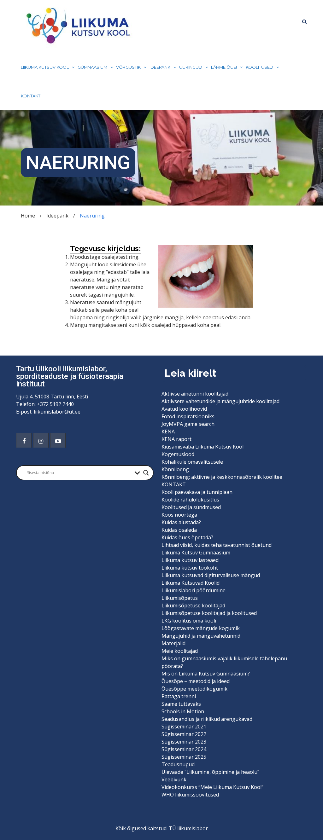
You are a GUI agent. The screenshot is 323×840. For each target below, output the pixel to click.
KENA (168, 431)
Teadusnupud (178, 764)
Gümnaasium (92, 67)
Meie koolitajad (180, 650)
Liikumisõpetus (180, 597)
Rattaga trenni (179, 696)
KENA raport (176, 439)
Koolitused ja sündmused (191, 507)
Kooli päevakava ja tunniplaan (197, 492)
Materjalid (173, 643)
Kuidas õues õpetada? (187, 537)
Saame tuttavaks (181, 703)
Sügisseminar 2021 (184, 726)
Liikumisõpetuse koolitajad (193, 605)
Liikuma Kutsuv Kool (45, 67)
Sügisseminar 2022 (184, 734)
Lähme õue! (224, 67)
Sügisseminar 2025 (184, 756)
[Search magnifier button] (146, 472)
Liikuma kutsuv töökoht (190, 567)
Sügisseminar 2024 (184, 749)
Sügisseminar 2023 (184, 741)
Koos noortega (179, 514)
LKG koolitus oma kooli (189, 620)
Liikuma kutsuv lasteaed (190, 560)
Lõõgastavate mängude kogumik (201, 628)
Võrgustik (128, 67)
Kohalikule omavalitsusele (192, 461)
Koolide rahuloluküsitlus (190, 499)
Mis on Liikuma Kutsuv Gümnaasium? (206, 673)
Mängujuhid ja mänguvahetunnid (201, 635)
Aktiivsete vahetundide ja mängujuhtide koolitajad (220, 401)
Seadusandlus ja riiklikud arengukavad (207, 718)
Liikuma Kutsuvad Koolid (191, 582)
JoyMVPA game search (188, 423)
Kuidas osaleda (179, 529)
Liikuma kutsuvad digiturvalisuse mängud (211, 575)
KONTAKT (30, 95)
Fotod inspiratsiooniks (188, 416)
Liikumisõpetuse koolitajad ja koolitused (209, 613)
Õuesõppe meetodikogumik (194, 688)
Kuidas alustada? (181, 522)
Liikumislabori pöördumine (194, 590)
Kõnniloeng (175, 469)
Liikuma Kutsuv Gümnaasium (196, 552)
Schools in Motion (183, 711)
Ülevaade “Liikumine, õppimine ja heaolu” (210, 771)
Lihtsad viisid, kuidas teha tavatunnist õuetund (217, 545)
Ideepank (160, 67)
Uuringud (190, 67)
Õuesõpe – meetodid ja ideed (196, 681)
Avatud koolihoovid (184, 408)
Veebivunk (174, 779)
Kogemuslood (178, 454)
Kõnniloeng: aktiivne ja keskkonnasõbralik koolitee (222, 476)
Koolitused (259, 67)
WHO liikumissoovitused (190, 794)
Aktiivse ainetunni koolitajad (195, 393)
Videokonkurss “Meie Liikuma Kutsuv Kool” (212, 787)
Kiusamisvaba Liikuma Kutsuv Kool (203, 446)
